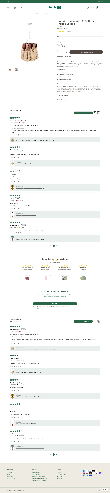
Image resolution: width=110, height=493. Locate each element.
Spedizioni (10, 476)
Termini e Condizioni (37, 474)
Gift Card (59, 476)
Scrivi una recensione (83, 113)
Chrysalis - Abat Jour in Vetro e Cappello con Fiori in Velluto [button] (30, 239)
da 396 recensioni (55, 262)
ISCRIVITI (55, 303)
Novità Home (20, 490)
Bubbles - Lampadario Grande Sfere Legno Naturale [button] (28, 163)
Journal (59, 472)
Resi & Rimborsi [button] (61, 100)
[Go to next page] (59, 246)
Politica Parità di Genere (38, 476)
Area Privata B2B (61, 474)
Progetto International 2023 (39, 478)
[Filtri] (94, 112)
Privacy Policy (36, 472)
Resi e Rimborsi (11, 478)
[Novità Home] (55, 7)
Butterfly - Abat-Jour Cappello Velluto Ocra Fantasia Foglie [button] (30, 188)
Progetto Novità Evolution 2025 (40, 480)
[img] (55, 261)
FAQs (8, 474)
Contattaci (9, 472)
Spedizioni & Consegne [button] (63, 95)
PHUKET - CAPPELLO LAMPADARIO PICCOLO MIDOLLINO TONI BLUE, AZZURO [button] (35, 140)
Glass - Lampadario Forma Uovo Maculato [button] (26, 215)
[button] (10, 8)
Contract (59, 478)
